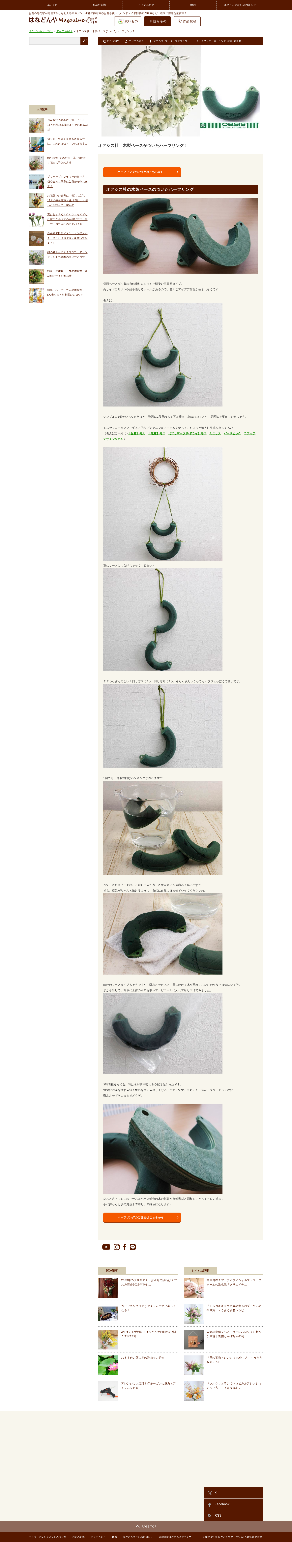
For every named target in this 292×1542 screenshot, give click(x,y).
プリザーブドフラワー (177, 41)
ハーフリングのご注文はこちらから (141, 171)
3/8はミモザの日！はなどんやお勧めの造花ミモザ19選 (149, 1334)
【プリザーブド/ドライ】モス (187, 433)
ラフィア (249, 433)
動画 (193, 4)
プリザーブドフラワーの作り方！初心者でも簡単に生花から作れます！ (67, 181)
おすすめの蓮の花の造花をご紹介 (142, 1357)
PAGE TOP (149, 1526)
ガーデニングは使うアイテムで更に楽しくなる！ (148, 1308)
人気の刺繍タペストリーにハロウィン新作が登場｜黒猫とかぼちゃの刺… (234, 1334)
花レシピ (52, 4)
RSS (218, 1515)
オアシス (159, 41)
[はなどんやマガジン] (63, 23)
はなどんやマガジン (229, 1537)
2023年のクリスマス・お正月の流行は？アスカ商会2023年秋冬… (149, 1282)
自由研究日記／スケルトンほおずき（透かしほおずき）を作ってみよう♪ (67, 238)
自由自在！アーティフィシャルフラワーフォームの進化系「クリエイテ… (234, 1282)
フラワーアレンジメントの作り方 (47, 1537)
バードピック (232, 433)
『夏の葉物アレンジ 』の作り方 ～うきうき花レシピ (234, 1360)
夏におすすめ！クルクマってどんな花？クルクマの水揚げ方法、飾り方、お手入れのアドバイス (67, 219)
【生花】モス (136, 433)
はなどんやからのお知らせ (240, 4)
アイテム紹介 (146, 4)
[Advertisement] (58, 72)
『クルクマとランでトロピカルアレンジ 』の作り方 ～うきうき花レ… (234, 1385)
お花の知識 (99, 4)
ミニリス (215, 433)
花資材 (237, 41)
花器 (229, 41)
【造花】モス (156, 433)
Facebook (222, 1504)
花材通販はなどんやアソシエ (175, 1537)
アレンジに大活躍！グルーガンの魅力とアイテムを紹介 (148, 1385)
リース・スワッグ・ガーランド (208, 41)
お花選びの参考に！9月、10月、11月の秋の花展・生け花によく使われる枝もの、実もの (67, 200)
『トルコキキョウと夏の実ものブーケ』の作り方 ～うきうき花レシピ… (234, 1308)
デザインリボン (113, 438)
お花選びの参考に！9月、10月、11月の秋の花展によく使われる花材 (67, 125)
